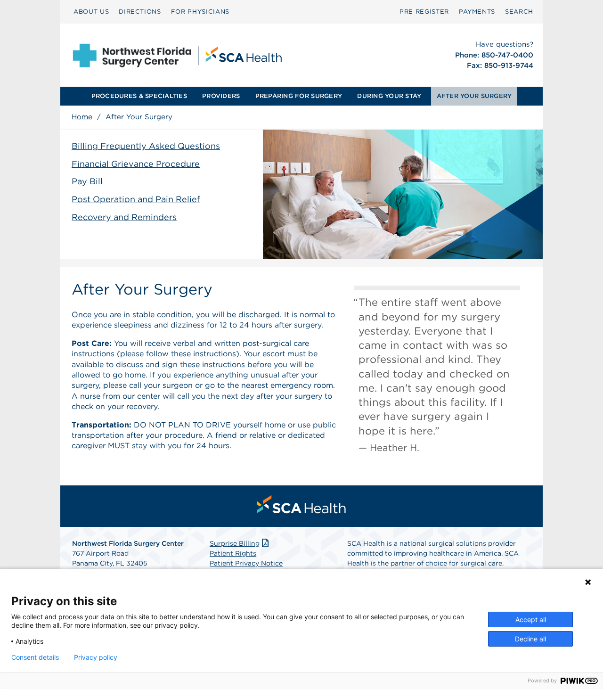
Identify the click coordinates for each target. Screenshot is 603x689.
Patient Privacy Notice (246, 563)
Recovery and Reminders (124, 217)
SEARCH (519, 11)
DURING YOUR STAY (389, 95)
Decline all (530, 639)
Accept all (530, 619)
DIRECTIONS (140, 11)
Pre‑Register (424, 11)
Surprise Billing (235, 543)
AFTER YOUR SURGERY (474, 95)
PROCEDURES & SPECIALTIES (139, 95)
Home (82, 117)
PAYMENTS (477, 11)
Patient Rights (233, 553)
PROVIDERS (221, 95)
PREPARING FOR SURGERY (298, 95)
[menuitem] (91, 12)
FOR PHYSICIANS (200, 11)
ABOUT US (91, 11)
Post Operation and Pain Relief (136, 199)
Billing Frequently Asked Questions (146, 146)
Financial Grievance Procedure (136, 164)
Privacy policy (95, 657)
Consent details (35, 657)
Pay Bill (87, 181)
